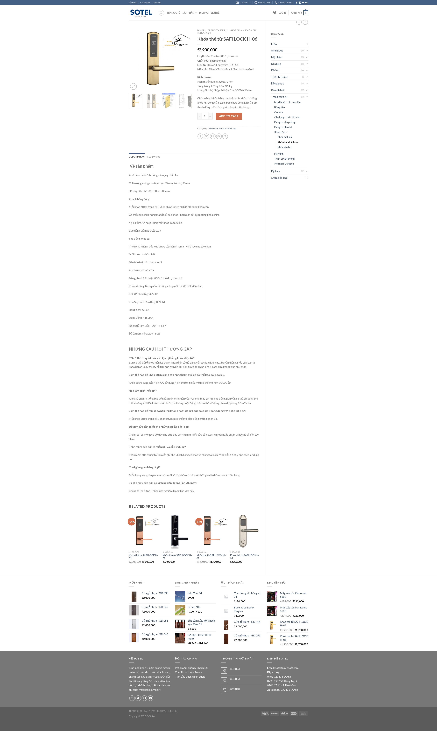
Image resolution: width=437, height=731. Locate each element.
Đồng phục (277, 83)
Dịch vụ (204, 12)
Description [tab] (137, 156)
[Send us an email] (306, 3)
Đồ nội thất (277, 90)
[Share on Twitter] (206, 136)
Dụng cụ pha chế (283, 127)
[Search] (161, 13)
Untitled (235, 669)
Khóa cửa (279, 132)
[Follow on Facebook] (297, 3)
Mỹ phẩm (276, 57)
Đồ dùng (276, 63)
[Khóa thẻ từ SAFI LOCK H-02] (144, 531)
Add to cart (228, 116)
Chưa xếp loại (279, 177)
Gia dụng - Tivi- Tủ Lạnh (287, 117)
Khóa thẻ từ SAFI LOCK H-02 (143, 557)
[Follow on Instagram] (300, 3)
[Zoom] (133, 86)
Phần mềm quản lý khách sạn (191, 667)
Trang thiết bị (279, 96)
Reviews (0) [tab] (153, 156)
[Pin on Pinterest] (219, 136)
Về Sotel (133, 2)
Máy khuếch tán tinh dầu (287, 102)
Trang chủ (173, 12)
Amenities (277, 50)
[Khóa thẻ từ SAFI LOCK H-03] (245, 531)
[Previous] (134, 59)
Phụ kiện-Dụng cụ (284, 163)
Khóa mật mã (285, 137)
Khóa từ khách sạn (288, 142)
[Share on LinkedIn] (225, 136)
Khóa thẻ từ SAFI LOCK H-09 (177, 557)
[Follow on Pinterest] (150, 698)
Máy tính (279, 153)
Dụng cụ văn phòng (284, 122)
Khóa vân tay (285, 147)
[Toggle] (306, 50)
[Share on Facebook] (200, 136)
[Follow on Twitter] (303, 3)
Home (200, 30)
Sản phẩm (188, 12)
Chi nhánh (145, 2)
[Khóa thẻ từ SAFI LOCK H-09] (178, 531)
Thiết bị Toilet (279, 77)
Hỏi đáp (157, 2)
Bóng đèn (279, 107)
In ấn (274, 44)
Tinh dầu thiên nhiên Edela (190, 676)
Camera (278, 112)
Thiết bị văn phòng (284, 158)
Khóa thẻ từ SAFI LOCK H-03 (244, 557)
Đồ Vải (275, 70)
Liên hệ (215, 12)
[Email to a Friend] (213, 136)
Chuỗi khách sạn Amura (188, 672)
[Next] (187, 59)
